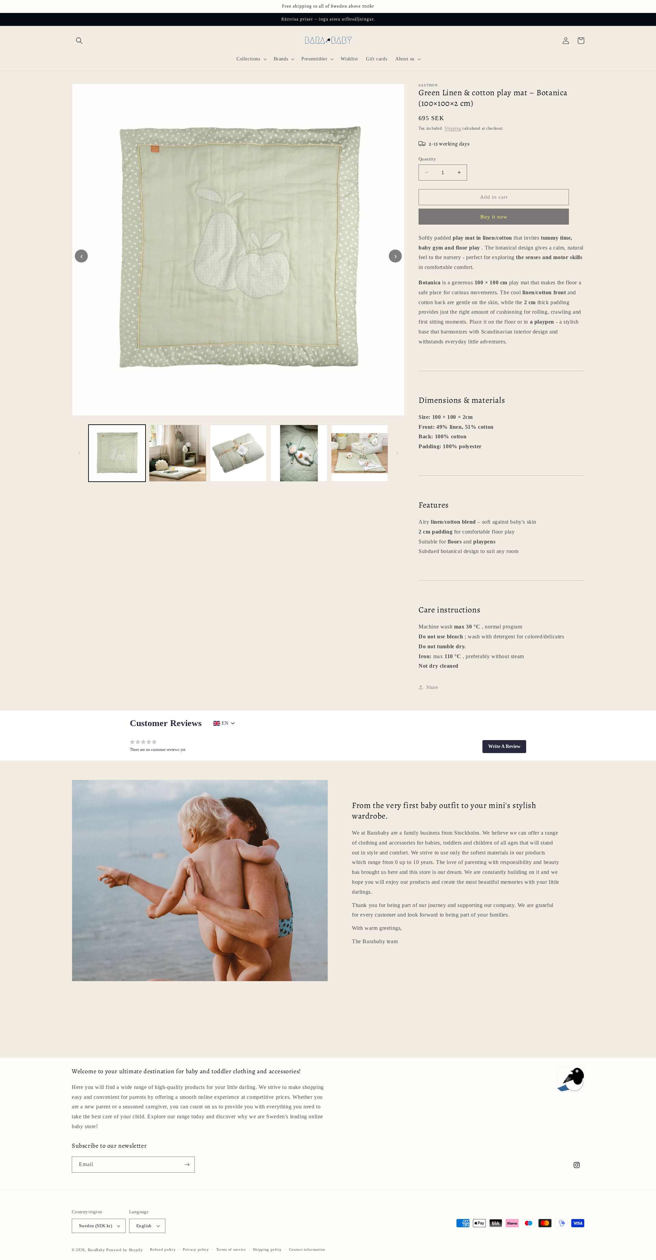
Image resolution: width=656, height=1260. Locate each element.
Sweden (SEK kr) (95, 1225)
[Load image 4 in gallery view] (298, 453)
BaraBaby (96, 1250)
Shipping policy (267, 1249)
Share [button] (432, 687)
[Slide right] (397, 453)
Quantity (427, 158)
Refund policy (163, 1249)
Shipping (453, 128)
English (144, 1225)
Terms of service (231, 1249)
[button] (79, 40)
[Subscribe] (186, 1165)
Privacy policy (196, 1249)
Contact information (307, 1249)
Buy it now (493, 217)
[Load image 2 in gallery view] (177, 453)
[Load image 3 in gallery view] (238, 453)
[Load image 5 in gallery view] (359, 453)
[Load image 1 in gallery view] (117, 453)
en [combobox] (225, 723)
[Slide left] (79, 453)
